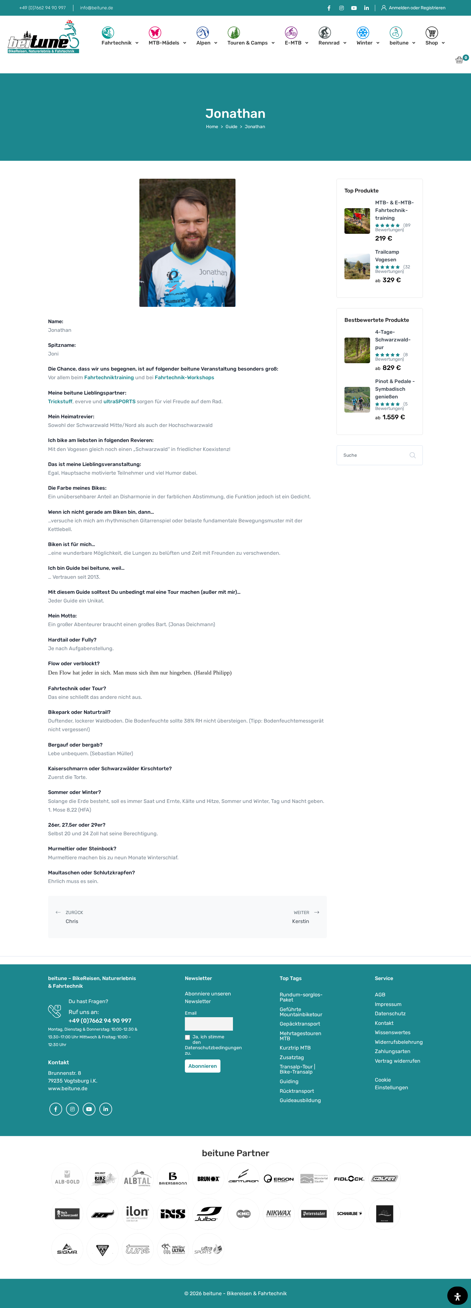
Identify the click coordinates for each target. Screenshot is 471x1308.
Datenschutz (390, 1013)
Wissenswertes (392, 1032)
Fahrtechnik (117, 43)
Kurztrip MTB (295, 1048)
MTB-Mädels (164, 43)
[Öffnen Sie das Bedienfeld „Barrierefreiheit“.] (457, 1296)
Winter (365, 43)
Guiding (289, 1081)
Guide (231, 126)
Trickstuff (60, 401)
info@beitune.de (96, 8)
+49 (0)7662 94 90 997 (42, 8)
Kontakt (384, 1023)
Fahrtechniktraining (109, 377)
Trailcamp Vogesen (387, 256)
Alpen (203, 43)
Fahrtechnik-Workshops (184, 377)
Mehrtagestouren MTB (300, 1036)
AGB (380, 995)
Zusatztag (292, 1057)
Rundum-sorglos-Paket (301, 997)
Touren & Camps (247, 43)
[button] (459, 61)
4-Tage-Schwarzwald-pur (393, 339)
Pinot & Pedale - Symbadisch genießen (395, 389)
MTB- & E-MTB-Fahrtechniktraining (394, 210)
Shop (432, 43)
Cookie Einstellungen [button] (391, 1084)
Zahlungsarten (392, 1051)
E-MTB (293, 43)
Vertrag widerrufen (397, 1061)
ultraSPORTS (119, 401)
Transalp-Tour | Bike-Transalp (297, 1069)
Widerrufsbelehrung (399, 1042)
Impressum (388, 1004)
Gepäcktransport (300, 1024)
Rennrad (329, 43)
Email (191, 1013)
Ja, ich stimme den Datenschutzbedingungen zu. (209, 1045)
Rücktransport (297, 1091)
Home (212, 126)
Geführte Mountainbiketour (301, 1012)
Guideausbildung (300, 1100)
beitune (399, 43)
